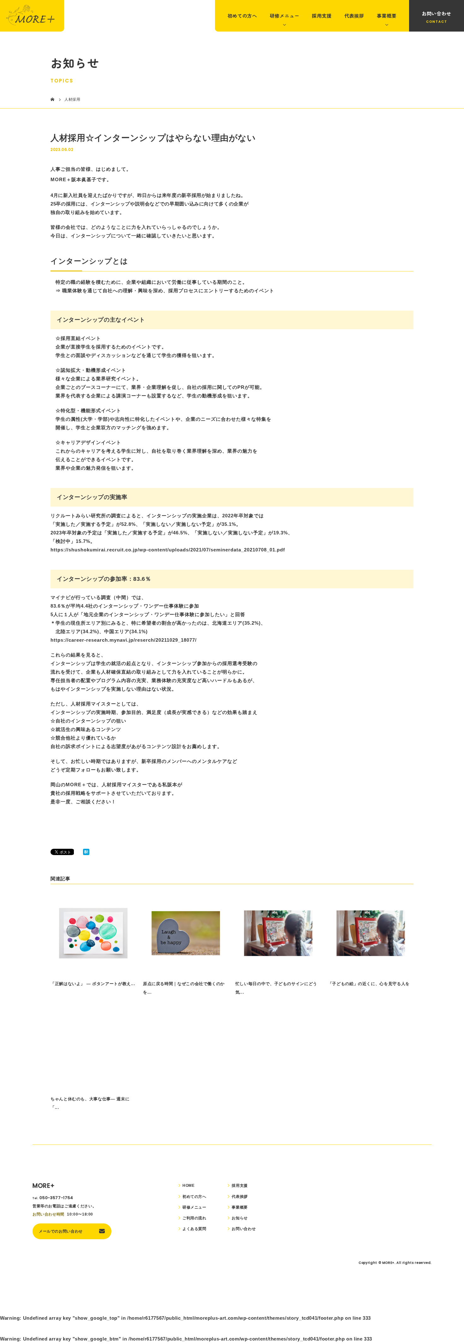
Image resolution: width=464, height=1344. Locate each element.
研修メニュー (285, 15)
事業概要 (387, 15)
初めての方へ (242, 15)
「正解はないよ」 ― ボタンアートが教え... (93, 983)
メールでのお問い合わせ (61, 1231)
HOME (188, 1185)
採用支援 (322, 15)
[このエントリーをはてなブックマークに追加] (86, 852)
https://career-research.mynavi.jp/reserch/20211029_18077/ (124, 640)
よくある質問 (194, 1229)
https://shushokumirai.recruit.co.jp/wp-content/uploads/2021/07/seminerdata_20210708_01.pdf (168, 549)
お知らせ (240, 1218)
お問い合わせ (436, 13)
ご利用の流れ (194, 1218)
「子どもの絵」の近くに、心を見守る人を (369, 983)
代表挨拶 (354, 15)
